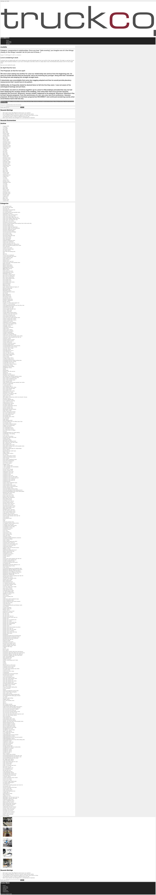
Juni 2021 (5, 150)
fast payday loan (7, 415)
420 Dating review (7, 211)
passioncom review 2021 (8, 611)
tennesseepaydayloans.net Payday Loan (12, 756)
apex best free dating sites (9, 251)
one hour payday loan (8, 596)
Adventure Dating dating (8, 230)
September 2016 (7, 182)
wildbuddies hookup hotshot (9, 807)
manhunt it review (7, 536)
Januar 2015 (6, 200)
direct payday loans (7, 381)
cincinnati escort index (8, 348)
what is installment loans (8, 800)
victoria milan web (7, 788)
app (4, 252)
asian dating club (7, 258)
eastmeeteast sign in (7, 386)
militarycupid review (7, 552)
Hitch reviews (6, 458)
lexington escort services (9, 509)
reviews (4, 663)
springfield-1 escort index (9, 729)
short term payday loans (8, 700)
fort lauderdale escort (8, 427)
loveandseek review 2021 (9, 526)
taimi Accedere (6, 753)
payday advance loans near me (10, 617)
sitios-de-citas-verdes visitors (10, 715)
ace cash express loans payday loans (11, 212)
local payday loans (7, 518)
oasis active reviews (7, 588)
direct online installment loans (10, 378)
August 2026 (6, 126)
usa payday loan (6, 786)
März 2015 (5, 198)
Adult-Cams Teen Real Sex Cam (10, 219)
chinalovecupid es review (9, 339)
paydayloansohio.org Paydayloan (10, 638)
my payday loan (6, 563)
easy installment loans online (9, 387)
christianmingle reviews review (10, 346)
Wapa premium (6, 794)
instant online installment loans (10, 482)
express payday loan (7, 406)
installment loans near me (9, 480)
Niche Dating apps (7, 580)
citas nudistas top (7, 351)
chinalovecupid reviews (8, 340)
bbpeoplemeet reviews (8, 267)
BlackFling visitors (7, 290)
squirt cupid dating (7, 731)
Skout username (6, 716)
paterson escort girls (8, 612)
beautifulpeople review (8, 272)
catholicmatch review (8, 321)
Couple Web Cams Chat (8, 362)
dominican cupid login (8, 383)
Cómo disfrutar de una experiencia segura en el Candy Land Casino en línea (20, 115)
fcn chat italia (6, 417)
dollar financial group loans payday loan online (13, 382)
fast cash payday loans (8, 414)
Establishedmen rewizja (8, 403)
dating (4, 369)
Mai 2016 (5, 186)
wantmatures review (7, 793)
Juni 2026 (5, 128)
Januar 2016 (6, 191)
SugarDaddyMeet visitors (9, 738)
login (4, 520)
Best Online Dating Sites (8, 277)
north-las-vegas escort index (9, 586)
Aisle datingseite (7, 239)
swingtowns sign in (7, 751)
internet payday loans (8, 487)
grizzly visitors (6, 449)
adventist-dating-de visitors (9, 229)
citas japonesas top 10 (8, 350)
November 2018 (6, 162)
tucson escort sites (7, 780)
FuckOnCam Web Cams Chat (9, 437)
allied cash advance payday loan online (12, 245)
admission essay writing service (10, 214)
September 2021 (7, 146)
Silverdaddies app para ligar (9, 705)
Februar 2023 (6, 139)
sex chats (5, 696)
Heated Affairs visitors (8, 453)
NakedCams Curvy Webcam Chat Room (12, 572)
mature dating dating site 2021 (10, 541)
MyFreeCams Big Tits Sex (9, 565)
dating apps (5, 370)
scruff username (6, 688)
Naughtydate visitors (8, 576)
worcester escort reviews (9, 811)
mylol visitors (6, 567)
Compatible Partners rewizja (9, 361)
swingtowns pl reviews (8, 748)
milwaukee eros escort (8, 553)
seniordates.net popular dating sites (11, 694)
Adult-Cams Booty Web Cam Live (10, 217)
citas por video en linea (8, 353)
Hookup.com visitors (7, 461)
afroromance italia (7, 233)
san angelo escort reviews (9, 684)
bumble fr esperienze (8, 300)
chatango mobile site (8, 324)
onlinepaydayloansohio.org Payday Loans (12, 605)
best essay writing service (9, 274)
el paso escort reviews (8, 394)
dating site (5, 372)
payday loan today (7, 624)
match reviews (6, 540)
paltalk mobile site (7, 608)
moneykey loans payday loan (9, 559)
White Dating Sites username (9, 803)
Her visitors (5, 454)
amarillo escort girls (7, 247)
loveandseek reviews (8, 528)
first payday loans (7, 422)
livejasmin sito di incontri (8, 513)
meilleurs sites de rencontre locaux (11, 547)
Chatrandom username (8, 331)
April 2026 (5, 131)
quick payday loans (7, 657)
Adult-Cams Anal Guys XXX (9, 216)
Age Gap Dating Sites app (9, 235)
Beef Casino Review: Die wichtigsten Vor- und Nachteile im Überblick (19, 117)
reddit (4, 661)
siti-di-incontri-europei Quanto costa (11, 711)
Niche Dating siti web (8, 581)
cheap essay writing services (9, 334)
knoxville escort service (8, 501)
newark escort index (7, 579)
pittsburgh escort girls (8, 641)
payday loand (6, 625)
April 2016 (5, 187)
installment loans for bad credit (10, 476)
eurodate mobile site (7, 404)
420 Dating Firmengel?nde (9, 209)
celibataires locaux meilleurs (9, 322)
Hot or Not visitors (7, 463)
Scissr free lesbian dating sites (10, 687)
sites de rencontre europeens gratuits (11, 707)
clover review (6, 356)
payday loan (6, 618)
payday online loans (7, 633)
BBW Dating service (7, 268)
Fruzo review (6, 435)
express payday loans (8, 408)
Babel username (6, 263)
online (4, 597)
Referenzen (8, 42)
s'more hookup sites (7, 676)
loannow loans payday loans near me (11, 515)
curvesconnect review (8, 365)
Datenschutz (6, 891)
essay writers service (8, 402)
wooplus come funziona (8, 809)
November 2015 (6, 193)
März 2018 (5, 171)
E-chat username (7, 384)
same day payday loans (8, 682)
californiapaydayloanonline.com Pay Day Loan (13, 305)
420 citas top (6, 208)
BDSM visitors (6, 269)
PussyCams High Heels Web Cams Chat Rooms (14, 652)
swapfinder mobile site (8, 742)
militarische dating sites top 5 (10, 550)
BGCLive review (6, 284)
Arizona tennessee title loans (9, 256)
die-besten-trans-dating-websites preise (12, 376)
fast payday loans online (8, 416)
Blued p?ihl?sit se (7, 295)
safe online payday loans (8, 677)
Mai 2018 (5, 169)
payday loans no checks (8, 630)
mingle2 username (7, 554)
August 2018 (6, 166)
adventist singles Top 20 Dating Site (11, 228)
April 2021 (5, 153)
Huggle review (6, 464)
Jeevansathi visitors (7, 493)
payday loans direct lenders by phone (11, 627)
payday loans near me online (9, 629)
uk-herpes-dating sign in (8, 782)
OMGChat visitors (7, 594)
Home (7, 40)
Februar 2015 (6, 199)
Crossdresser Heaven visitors (9, 364)
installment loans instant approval (10, 477)
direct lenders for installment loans (11, 377)
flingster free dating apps (9, 425)
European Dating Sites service (10, 405)
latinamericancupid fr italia (9, 506)
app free (5, 253)
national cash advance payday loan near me (13, 575)
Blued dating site (7, 294)
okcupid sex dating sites (8, 592)
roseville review (6, 669)
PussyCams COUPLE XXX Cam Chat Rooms (13, 651)
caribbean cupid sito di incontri (10, 313)
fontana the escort (7, 426)
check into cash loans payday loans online (12, 335)
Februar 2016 (6, 189)
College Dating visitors (8, 357)
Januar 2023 (6, 140)
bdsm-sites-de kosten (8, 271)
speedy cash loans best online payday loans (13, 721)
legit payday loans (7, 508)
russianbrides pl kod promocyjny (10, 673)
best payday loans (7, 280)
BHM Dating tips (6, 285)
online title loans (6, 603)
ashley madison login (8, 257)
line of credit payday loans (9, 510)
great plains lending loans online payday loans (13, 446)
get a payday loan (7, 443)
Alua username (6, 246)
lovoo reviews (6, 531)
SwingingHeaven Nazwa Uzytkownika (11, 747)
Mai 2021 (5, 151)
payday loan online (7, 621)
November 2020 (6, 159)
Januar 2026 (6, 134)
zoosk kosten (6, 815)
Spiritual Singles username (9, 725)
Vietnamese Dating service (9, 791)
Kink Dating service (7, 498)
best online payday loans (8, 278)
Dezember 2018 (6, 161)
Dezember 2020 (6, 158)
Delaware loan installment (9, 375)
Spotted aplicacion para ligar (9, 727)
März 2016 (5, 188)
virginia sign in (6, 792)
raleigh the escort (7, 658)
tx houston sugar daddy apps (10, 781)
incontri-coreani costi (8, 470)
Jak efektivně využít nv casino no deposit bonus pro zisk (16, 116)
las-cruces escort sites (8, 504)
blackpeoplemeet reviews (9, 291)
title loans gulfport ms (8, 767)
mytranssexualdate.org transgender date (12, 568)
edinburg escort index (8, 392)
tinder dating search (7, 762)
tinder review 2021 (7, 764)
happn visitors (6, 452)
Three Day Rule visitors (8, 760)
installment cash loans (8, 472)
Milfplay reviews (6, 548)
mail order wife (6, 535)
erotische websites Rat (8, 399)
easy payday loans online (9, 391)
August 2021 (6, 148)
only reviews (6, 606)
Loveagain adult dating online (10, 525)
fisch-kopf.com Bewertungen (9, 424)
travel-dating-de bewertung (9, 775)
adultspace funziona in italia (9, 222)
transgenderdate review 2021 (9, 773)
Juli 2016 (5, 183)
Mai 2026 (5, 129)
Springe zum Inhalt (4, 1)
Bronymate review (7, 296)
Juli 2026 (5, 127)
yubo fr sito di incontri (8, 814)
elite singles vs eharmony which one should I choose (15, 397)
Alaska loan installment (8, 241)
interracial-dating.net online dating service (12, 490)
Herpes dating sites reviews (9, 455)
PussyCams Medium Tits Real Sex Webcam (13, 654)
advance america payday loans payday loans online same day (17, 223)
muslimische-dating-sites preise (10, 562)
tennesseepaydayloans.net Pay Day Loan (12, 755)
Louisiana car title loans (8, 524)
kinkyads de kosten (7, 499)
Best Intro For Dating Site (9, 276)
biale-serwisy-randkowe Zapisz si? (11, 287)
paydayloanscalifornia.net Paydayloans (12, 635)
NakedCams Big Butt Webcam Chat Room (12, 569)
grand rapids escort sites (9, 444)
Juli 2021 (5, 149)
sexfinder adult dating (8, 698)
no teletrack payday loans (9, 583)
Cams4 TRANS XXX (7, 310)
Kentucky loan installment (9, 497)
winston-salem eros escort (9, 808)
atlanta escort (6, 260)
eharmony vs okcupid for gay (10, 393)
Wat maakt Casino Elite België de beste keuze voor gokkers (17, 112)
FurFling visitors (6, 438)
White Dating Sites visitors (9, 804)
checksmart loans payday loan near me (12, 337)
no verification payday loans (9, 584)
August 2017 (6, 176)
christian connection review (9, 343)
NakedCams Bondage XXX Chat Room (12, 570)
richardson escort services (9, 666)
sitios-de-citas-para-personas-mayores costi (13, 714)
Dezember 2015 (6, 192)
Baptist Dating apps (7, 265)
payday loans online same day (10, 632)
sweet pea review (7, 744)
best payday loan (7, 279)
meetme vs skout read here (9, 545)
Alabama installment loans (9, 240)
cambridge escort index (8, 306)
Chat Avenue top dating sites (9, 323)
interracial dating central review (10, 488)
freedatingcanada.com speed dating (11, 432)
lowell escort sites (7, 532)
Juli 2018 (5, 167)
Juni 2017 (5, 178)
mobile (7, 104)
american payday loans (8, 249)
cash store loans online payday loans (11, 317)
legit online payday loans (8, 507)
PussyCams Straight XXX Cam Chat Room (12, 655)
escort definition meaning (9, 400)
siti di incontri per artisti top (9, 710)
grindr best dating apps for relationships (12, 448)
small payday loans (7, 717)
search (4, 689)
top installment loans (8, 769)
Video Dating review (7, 789)
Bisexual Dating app (7, 288)
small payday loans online (9, 718)
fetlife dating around (7, 420)
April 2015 (5, 197)
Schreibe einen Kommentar (15, 104)
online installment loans (8, 600)
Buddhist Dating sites (8, 299)
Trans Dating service (7, 771)
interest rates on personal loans (10, 486)
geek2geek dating (7, 439)
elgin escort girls (7, 395)
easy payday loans (7, 389)
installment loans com (8, 475)
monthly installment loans (9, 561)
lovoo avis (5, 530)
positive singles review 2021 (9, 645)
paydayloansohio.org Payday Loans (11, 636)
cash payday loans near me (9, 316)
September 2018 (7, 165)
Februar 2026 (6, 133)
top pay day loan (7, 770)
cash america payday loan (9, 315)
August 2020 (6, 160)
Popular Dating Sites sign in (9, 644)
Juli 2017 (5, 177)
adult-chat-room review (8, 220)
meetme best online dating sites (10, 543)
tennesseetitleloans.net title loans (10, 758)
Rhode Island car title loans (9, 665)
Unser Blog (8, 41)
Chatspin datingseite (7, 332)
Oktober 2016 (6, 181)
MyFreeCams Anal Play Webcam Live (11, 564)
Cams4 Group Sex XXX (8, 307)
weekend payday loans (8, 799)
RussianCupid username (8, 674)
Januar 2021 (6, 156)
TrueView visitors (7, 776)
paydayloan (5, 634)
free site (5, 431)
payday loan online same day (9, 622)
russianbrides (6, 672)
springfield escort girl (8, 728)
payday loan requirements (9, 623)
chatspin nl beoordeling (8, 333)
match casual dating (7, 539)
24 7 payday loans (7, 206)
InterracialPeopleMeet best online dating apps (13, 491)
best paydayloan (7, 283)
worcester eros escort (8, 810)
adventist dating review (8, 225)
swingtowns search (7, 750)
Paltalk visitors (6, 610)
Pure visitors (6, 650)
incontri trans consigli (8, 469)
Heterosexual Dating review (9, 457)
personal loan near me (8, 639)
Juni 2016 (5, 184)
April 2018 (5, 170)
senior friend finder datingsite (10, 692)
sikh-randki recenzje (7, 704)
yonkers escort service (8, 813)
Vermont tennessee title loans (10, 787)
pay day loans (6, 614)
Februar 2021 (6, 155)
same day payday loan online (9, 680)
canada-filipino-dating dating (9, 312)
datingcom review (7, 373)
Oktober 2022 (6, 144)
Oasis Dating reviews (8, 589)
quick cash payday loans (8, 656)
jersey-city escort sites (8, 495)
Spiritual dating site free (8, 722)
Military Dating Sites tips (8, 551)
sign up (4, 703)
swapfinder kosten (7, 740)
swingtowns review (7, 749)
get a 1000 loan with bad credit (10, 442)
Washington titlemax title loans (10, 798)
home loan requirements (8, 460)
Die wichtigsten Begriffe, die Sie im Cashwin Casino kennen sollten (18, 114)
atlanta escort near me (8, 261)
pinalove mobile (6, 640)
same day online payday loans (10, 678)
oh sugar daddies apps (8, 591)
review (4, 662)
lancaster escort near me (8, 503)
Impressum (5, 890)
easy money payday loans (9, 388)
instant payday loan (7, 484)
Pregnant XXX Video (7, 646)
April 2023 (5, 137)
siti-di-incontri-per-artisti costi (10, 712)
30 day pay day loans (8, 207)
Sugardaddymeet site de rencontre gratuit (12, 737)
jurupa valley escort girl (8, 496)
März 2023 (5, 138)
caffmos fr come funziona (9, 304)
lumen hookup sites (7, 534)
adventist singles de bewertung (10, 227)
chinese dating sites (7, 342)
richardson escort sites (8, 667)
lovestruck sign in (7, 529)
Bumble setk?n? (6, 301)
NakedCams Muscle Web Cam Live (11, 573)
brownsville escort (7, 298)
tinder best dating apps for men (10, 761)
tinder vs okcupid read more (9, 765)
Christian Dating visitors (8, 344)
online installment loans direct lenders (11, 601)
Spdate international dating (9, 720)
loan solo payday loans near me (10, 514)
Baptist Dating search (8, 266)
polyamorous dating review (9, 643)
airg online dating (7, 238)
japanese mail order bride (9, 492)
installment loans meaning (9, 479)
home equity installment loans (10, 459)
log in (4, 519)
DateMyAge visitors (7, 367)
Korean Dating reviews (8, 502)
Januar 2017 (6, 180)
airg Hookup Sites (7, 236)
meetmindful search (7, 546)
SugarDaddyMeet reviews (9, 736)
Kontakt (8, 44)
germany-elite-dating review (9, 441)
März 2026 (5, 132)
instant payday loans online (9, 485)
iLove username (6, 468)
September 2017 (6, 175)
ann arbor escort (7, 250)
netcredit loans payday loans (9, 578)
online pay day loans (7, 602)
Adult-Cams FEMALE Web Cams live (11, 218)
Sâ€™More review (7, 685)
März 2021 (5, 154)
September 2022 (7, 145)
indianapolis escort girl (8, 471)
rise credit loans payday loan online (11, 668)
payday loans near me (8, 628)
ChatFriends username (8, 327)
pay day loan (6, 613)
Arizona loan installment (8, 255)
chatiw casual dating (7, 329)
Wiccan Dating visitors (8, 805)
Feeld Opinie (6, 419)
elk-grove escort (7, 398)
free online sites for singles (9, 430)
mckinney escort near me (9, 542)
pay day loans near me (8, 616)
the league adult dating (8, 759)
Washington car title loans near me (11, 797)
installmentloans (6, 481)
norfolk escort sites (7, 585)
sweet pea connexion (8, 743)
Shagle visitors (6, 699)
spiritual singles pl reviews (9, 723)
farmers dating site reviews (9, 411)
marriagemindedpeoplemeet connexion (12, 537)
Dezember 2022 (6, 142)
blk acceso (5, 293)
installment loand (7, 474)
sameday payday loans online (10, 683)
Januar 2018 (6, 173)
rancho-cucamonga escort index (10, 660)
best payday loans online (8, 282)
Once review (6, 595)
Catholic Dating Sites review (9, 318)
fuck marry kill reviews (8, 436)
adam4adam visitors (7, 213)
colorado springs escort (8, 359)
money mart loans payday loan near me (12, 558)
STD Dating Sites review (8, 732)
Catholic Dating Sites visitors (9, 320)
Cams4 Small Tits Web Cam (9, 309)
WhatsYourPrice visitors (8, 802)
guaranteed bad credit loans (9, 450)
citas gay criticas (7, 349)
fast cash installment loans (9, 413)
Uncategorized (6, 783)
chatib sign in (6, 328)
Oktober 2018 (6, 164)
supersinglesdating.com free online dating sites (14, 739)
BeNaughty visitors (7, 273)
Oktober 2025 (6, 135)
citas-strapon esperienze (8, 354)
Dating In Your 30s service (9, 371)
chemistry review (7, 338)
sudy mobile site (6, 733)
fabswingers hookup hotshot (9, 409)
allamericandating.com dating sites (11, 244)
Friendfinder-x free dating (9, 433)
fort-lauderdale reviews (8, 428)
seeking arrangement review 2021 (11, 690)
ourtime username (7, 607)
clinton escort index (7, 355)
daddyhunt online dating (8, 366)
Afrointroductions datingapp (9, 231)
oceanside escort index (8, 590)
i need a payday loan (8, 465)
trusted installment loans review (10, 777)
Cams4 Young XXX (7, 311)
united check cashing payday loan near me (13, 784)
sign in (4, 701)
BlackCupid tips (6, 289)
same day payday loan (8, 679)
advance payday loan (8, 224)
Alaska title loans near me (9, 242)
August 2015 (6, 195)
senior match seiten (7, 693)
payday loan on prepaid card (9, 619)
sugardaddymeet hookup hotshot (10, 734)
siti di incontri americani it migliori (11, 709)
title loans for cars (7, 766)
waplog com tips (7, 796)
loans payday (6, 517)
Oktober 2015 (6, 194)
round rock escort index (8, 671)
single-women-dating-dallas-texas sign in (12, 706)
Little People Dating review (9, 512)
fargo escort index (7, 410)
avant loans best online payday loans (11, 262)
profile (4, 647)
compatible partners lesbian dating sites (12, 360)
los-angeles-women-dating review (11, 523)
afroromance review (7, 234)
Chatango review (7, 326)
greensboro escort (7, 447)
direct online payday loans (9, 380)
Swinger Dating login (8, 745)
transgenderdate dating (8, 772)
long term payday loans (8, 521)
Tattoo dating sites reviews (9, 754)
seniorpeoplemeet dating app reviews (11, 695)
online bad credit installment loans (11, 599)
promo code (6, 649)
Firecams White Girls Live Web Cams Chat (12, 421)
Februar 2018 (6, 172)
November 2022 (6, 143)
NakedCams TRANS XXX (8, 574)
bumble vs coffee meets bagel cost (11, 302)
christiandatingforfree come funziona (11, 345)
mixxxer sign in (6, 556)
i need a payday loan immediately (10, 466)
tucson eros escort (7, 778)
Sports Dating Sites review (9, 726)
